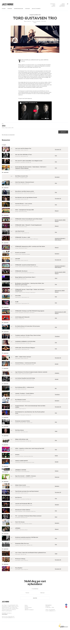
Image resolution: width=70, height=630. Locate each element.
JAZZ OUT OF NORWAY (36, 8)
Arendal (56, 364)
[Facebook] (66, 605)
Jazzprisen (63, 3)
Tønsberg (57, 504)
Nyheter (3, 8)
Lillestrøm (57, 373)
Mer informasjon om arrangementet (8, 134)
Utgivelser (27, 8)
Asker (56, 431)
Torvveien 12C (58, 149)
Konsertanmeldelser (18, 8)
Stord (56, 278)
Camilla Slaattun (4, 614)
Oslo (56, 155)
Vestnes (56, 470)
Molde (56, 455)
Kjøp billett (63, 131)
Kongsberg (57, 177)
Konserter (10, 8)
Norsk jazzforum (52, 3)
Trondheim (57, 336)
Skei (56, 388)
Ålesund (56, 210)
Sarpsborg (57, 253)
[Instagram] (66, 607)
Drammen (57, 477)
